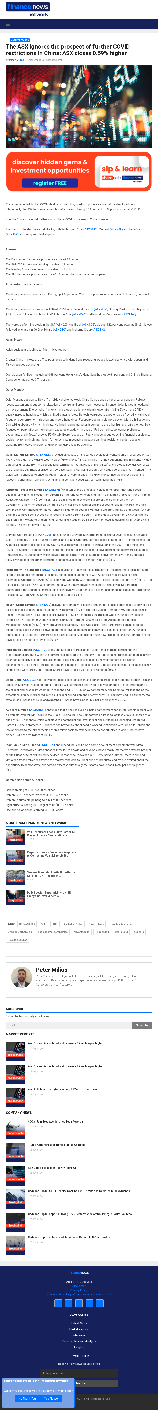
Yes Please (51, 1398)
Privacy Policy (79, 1290)
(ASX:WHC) (90, 229)
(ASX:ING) (98, 329)
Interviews (79, 1335)
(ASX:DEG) (59, 329)
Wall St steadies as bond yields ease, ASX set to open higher (65, 1043)
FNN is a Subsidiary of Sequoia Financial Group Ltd (79, 1294)
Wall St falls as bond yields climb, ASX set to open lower (63, 1089)
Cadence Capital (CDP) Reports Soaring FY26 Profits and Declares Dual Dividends (79, 1190)
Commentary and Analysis (79, 1341)
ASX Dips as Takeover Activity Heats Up (52, 1167)
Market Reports (20, 40)
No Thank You (27, 1398)
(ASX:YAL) (116, 229)
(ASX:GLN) (43, 454)
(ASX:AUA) (36, 710)
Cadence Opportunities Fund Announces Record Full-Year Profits (69, 1237)
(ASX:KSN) (52, 489)
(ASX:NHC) (129, 314)
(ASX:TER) (12, 234)
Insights (79, 1347)
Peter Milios (51, 969)
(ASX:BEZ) (29, 680)
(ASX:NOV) (43, 605)
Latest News (79, 1323)
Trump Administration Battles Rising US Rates (56, 1144)
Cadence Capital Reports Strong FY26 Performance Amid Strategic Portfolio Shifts (80, 1214)
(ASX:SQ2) (88, 324)
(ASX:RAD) (49, 570)
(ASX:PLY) (48, 745)
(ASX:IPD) (39, 650)
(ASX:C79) (44, 534)
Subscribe (142, 1025)
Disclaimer (79, 1286)
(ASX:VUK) (100, 309)
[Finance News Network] (28, 9)
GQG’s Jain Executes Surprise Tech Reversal (56, 1121)
